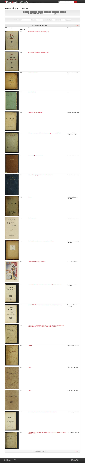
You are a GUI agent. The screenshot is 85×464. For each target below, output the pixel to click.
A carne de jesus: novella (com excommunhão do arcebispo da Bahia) (42, 412)
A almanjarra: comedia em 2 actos (35, 112)
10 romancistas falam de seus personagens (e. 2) (38, 52)
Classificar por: (17, 20)
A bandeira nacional (32, 218)
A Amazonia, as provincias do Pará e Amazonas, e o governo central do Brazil (44, 133)
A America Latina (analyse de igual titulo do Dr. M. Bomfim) (40, 175)
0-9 (23, 12)
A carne (29, 367)
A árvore (29, 197)
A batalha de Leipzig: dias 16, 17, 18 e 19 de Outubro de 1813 (41, 241)
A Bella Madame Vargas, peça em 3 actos (36, 261)
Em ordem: (33, 20)
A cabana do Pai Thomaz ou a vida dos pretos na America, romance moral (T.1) (44, 284)
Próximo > (77, 25)
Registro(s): (58, 20)
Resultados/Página (48, 20)
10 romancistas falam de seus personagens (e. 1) (38, 31)
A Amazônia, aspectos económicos (35, 155)
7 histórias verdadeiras (32, 72)
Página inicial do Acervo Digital (37, 2)
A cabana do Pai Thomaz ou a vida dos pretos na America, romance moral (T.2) (44, 304)
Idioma (79, 2)
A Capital (30, 345)
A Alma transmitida (32, 92)
